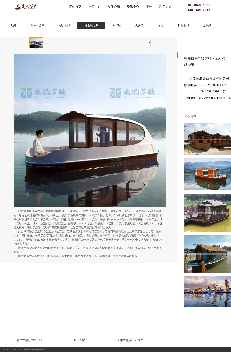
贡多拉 (139, 25)
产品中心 (94, 6)
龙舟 (160, 25)
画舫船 (12, 25)
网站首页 (75, 6)
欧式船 (117, 25)
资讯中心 (133, 6)
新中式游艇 (38, 25)
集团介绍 (114, 6)
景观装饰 (208, 25)
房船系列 (183, 25)
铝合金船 (64, 25)
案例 (149, 6)
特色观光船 (91, 25)
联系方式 (165, 6)
